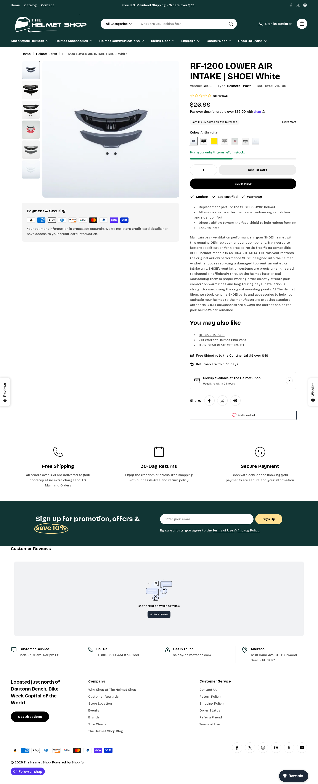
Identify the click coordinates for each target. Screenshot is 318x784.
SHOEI (207, 86)
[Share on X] (222, 400)
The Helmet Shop (37, 762)
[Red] (234, 141)
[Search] (230, 23)
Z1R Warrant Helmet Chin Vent (222, 340)
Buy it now (243, 184)
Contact (47, 5)
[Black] (203, 141)
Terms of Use (223, 530)
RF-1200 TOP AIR (212, 335)
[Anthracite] (193, 141)
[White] (255, 141)
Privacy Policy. (249, 530)
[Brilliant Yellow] (214, 141)
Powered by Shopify (68, 762)
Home (15, 5)
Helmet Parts (46, 54)
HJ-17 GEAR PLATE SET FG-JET (221, 345)
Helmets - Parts (239, 86)
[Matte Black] (224, 141)
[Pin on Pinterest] (235, 400)
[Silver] (245, 141)
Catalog (30, 5)
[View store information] (289, 380)
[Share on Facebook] (209, 400)
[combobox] (169, 24)
